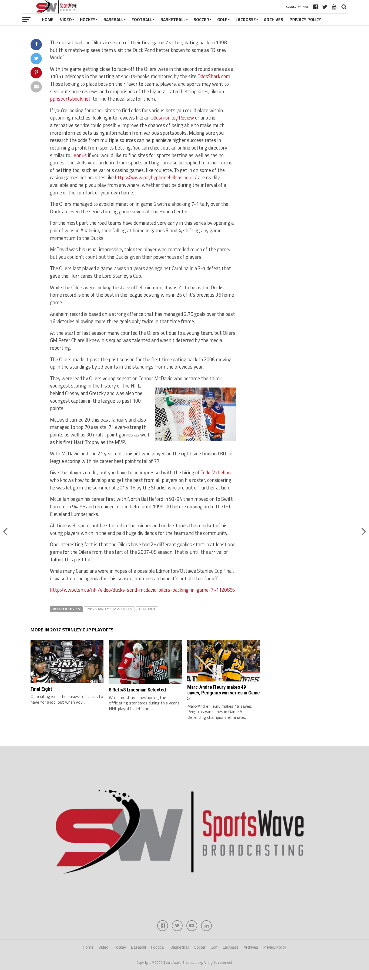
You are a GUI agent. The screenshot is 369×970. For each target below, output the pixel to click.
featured (147, 609)
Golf (222, 19)
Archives (273, 19)
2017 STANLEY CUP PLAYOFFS (109, 609)
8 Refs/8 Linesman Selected (137, 690)
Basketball (173, 19)
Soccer (201, 19)
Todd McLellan (216, 472)
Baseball (113, 19)
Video (66, 19)
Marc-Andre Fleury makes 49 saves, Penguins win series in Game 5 (223, 692)
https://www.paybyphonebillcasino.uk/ (156, 177)
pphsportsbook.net (70, 98)
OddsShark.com (213, 76)
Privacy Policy (305, 19)
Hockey (87, 19)
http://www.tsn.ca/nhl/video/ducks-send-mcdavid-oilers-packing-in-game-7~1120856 (142, 590)
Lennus (79, 155)
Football (142, 19)
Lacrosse (246, 19)
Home (47, 19)
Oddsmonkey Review (172, 117)
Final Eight (41, 689)
